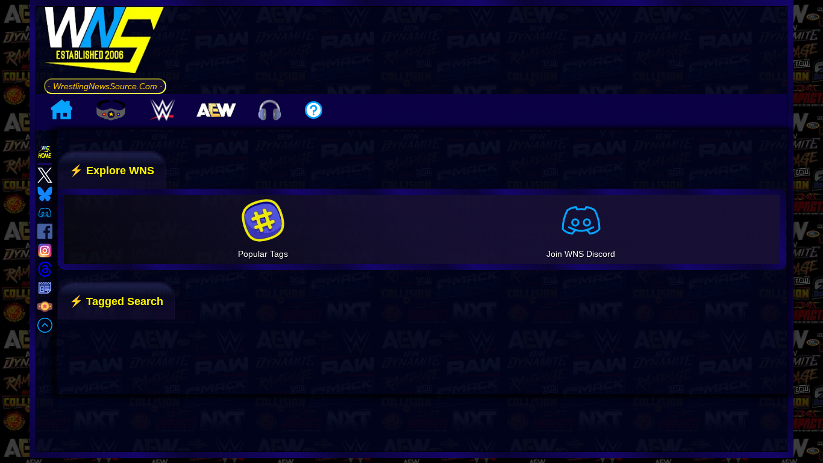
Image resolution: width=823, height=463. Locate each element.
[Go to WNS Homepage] (105, 42)
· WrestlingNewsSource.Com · (105, 86)
